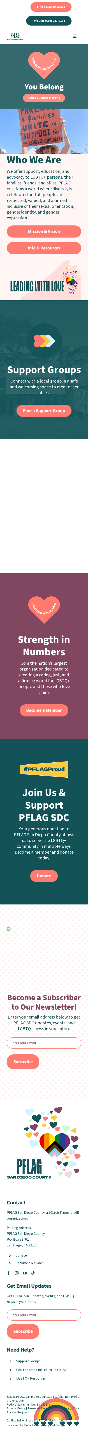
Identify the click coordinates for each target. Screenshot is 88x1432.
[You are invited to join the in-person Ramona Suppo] (44, 451)
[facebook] (8, 1273)
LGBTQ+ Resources (31, 1378)
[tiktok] (33, 1273)
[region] (44, 99)
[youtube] (25, 1273)
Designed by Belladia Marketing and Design (36, 1425)
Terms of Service (39, 1408)
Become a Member (29, 1263)
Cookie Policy (62, 1408)
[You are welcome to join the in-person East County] (44, 547)
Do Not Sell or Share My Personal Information (37, 1420)
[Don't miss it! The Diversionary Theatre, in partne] (44, 497)
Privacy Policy (16, 1408)
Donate (21, 1255)
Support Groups (28, 1361)
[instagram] (17, 1273)
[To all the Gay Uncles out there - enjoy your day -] (44, 567)
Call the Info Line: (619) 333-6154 (41, 1369)
